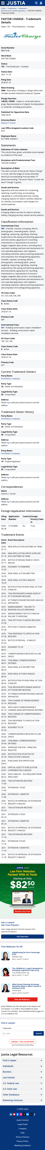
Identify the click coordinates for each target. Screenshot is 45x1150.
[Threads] (24, 1114)
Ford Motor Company (10, 378)
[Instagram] (21, 1114)
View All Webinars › (22, 999)
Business (7, 1071)
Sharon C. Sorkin (8, 123)
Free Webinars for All (11, 946)
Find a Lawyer (8, 1022)
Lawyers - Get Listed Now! (22, 1041)
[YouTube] (14, 1114)
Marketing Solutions (13, 1100)
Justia (3, 8)
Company (23, 1129)
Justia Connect (22, 1120)
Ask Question (22, 936)
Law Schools (9, 1077)
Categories (23, 8)
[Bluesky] (27, 1114)
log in (9, 402)
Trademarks (12, 8)
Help (22, 1133)
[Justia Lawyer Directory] (34, 1114)
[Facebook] (17, 1114)
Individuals (8, 1066)
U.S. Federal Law (11, 1083)
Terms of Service (22, 1137)
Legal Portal (22, 1124)
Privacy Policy (22, 1141)
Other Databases (11, 1094)
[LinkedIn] (10, 1114)
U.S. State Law (10, 1088)
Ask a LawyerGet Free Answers (10, 923)
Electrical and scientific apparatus (13, 11)
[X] (31, 1114)
